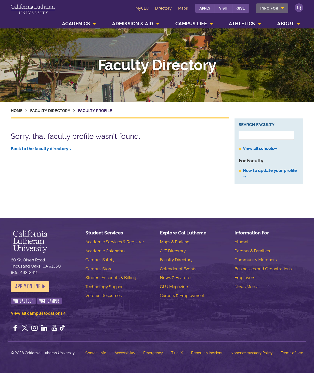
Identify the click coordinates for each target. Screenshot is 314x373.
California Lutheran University (33, 11)
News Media (247, 286)
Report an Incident (206, 353)
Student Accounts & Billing (110, 277)
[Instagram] (34, 328)
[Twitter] (25, 328)
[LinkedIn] (44, 328)
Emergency (153, 353)
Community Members (256, 259)
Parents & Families (252, 250)
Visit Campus (49, 301)
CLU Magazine (174, 286)
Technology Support (104, 286)
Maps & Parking (175, 241)
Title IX (177, 353)
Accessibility (125, 353)
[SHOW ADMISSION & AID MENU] (157, 23)
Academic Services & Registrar (114, 241)
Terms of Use (292, 353)
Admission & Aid (132, 23)
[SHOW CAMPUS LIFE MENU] (211, 23)
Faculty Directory (157, 65)
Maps (183, 8)
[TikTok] (62, 328)
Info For (269, 8)
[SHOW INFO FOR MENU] (282, 8)
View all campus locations (36, 313)
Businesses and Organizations (263, 268)
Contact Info (95, 353)
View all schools (258, 148)
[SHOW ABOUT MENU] (298, 23)
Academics (76, 23)
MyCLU (142, 8)
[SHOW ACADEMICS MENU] (94, 23)
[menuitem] (272, 8)
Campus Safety (100, 259)
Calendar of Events (178, 268)
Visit (223, 8)
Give (240, 8)
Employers (245, 277)
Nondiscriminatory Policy (252, 353)
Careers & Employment (182, 295)
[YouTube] (54, 328)
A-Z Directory (173, 250)
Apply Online (27, 286)
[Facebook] (15, 328)
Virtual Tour (23, 301)
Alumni (241, 241)
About (285, 23)
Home (17, 110)
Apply (204, 8)
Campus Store (99, 268)
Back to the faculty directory (39, 148)
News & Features (176, 277)
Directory (163, 8)
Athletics (242, 23)
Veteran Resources (103, 295)
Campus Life (191, 23)
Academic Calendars (105, 250)
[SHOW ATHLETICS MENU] (259, 23)
